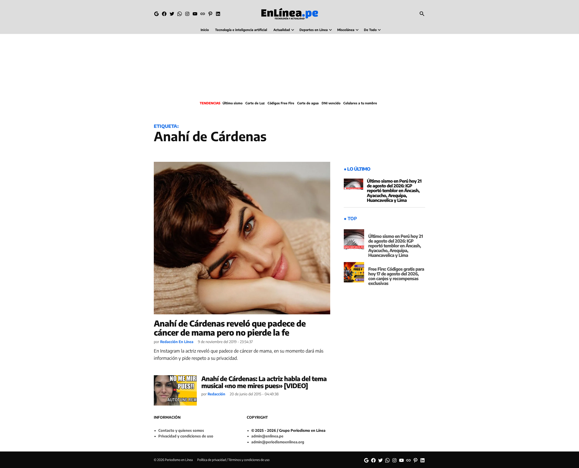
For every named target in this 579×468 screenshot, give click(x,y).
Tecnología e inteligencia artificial (241, 30)
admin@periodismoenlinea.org (277, 442)
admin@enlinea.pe (267, 436)
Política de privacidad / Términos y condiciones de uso (233, 460)
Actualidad (281, 30)
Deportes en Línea (313, 30)
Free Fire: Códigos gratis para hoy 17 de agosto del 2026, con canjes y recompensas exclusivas (396, 276)
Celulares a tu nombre (360, 103)
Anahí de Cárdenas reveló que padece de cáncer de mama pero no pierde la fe (230, 327)
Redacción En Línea (176, 341)
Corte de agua (308, 103)
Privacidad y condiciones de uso (185, 436)
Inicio (205, 30)
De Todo (370, 30)
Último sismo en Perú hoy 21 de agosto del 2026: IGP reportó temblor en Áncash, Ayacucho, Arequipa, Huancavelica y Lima (394, 190)
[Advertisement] (289, 66)
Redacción (216, 394)
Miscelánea (345, 30)
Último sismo (232, 103)
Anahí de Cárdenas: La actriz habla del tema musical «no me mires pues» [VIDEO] (264, 382)
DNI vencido (331, 103)
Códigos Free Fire (281, 103)
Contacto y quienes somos (181, 430)
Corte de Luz (255, 103)
